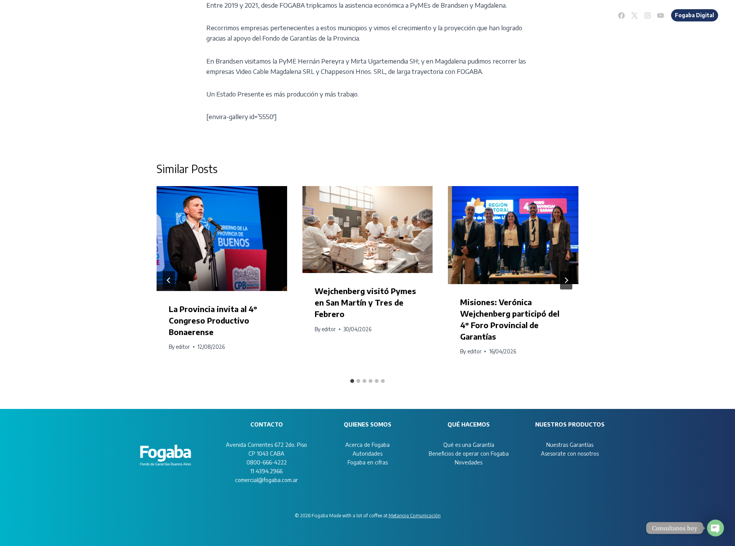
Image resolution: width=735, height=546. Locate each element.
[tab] (352, 381)
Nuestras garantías (466, 15)
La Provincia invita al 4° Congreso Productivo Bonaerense (213, 320)
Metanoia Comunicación (415, 515)
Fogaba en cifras (368, 462)
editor (183, 346)
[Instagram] (647, 15)
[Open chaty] (715, 528)
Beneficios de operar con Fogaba (469, 453)
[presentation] (222, 238)
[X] (634, 15)
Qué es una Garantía (468, 444)
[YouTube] (660, 15)
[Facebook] (621, 15)
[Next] (566, 280)
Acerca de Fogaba (367, 444)
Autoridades (367, 453)
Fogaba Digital (694, 15)
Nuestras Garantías (569, 444)
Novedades (592, 15)
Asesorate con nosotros (535, 15)
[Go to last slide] (169, 280)
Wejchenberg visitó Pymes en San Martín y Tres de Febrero (365, 302)
